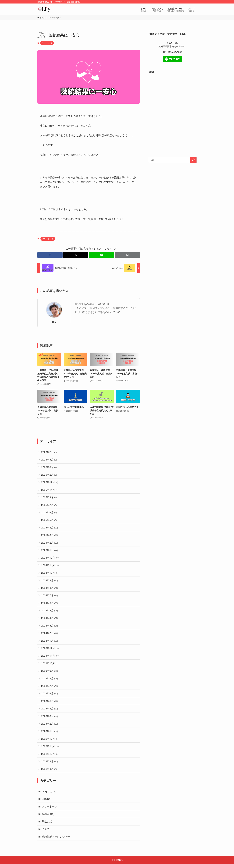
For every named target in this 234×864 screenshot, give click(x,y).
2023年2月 (49, 723)
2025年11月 (49, 490)
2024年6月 (49, 603)
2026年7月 (49, 452)
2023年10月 (50, 663)
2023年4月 (49, 708)
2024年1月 (49, 640)
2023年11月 (50, 655)
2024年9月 (49, 580)
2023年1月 (49, 731)
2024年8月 (49, 588)
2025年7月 (49, 505)
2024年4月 (49, 618)
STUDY (46, 799)
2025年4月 (49, 527)
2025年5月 (49, 520)
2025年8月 (49, 497)
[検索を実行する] (193, 160)
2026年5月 (49, 459)
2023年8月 (49, 678)
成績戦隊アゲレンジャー (56, 836)
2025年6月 (49, 512)
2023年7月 (49, 686)
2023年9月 (49, 671)
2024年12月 (50, 557)
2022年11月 (50, 746)
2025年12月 (49, 482)
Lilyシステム (49, 791)
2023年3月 (49, 716)
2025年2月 (49, 542)
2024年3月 (49, 625)
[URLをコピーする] (127, 255)
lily (54, 321)
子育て (46, 829)
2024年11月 (50, 565)
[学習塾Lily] (44, 9)
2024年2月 (49, 633)
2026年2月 (49, 474)
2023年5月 (49, 701)
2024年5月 (49, 610)
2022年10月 (50, 754)
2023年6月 (49, 693)
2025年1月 (49, 550)
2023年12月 (50, 648)
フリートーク (47, 43)
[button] (50, 255)
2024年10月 (50, 572)
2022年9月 (49, 761)
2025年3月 (49, 535)
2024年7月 (49, 595)
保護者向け (48, 814)
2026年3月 (49, 467)
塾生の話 (47, 821)
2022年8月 (49, 769)
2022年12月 (50, 738)
